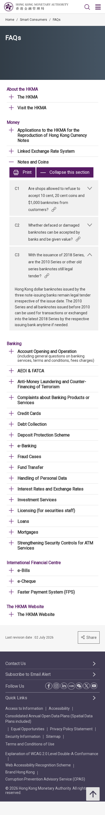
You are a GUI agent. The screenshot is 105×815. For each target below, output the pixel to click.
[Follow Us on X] (86, 686)
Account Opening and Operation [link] (47, 351)
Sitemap (53, 736)
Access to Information (24, 708)
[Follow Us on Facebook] (48, 686)
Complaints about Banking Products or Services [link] (53, 400)
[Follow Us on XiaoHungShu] (71, 686)
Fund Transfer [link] (30, 467)
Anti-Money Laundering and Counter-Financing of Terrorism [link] (52, 384)
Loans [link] (23, 521)
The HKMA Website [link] (36, 614)
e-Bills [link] (24, 570)
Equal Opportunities (27, 729)
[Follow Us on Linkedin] (63, 686)
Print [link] (27, 172)
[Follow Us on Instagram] (56, 686)
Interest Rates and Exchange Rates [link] (50, 489)
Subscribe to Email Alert (28, 674)
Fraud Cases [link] (29, 456)
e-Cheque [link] (27, 581)
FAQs (57, 20)
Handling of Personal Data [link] (42, 478)
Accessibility (59, 708)
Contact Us (15, 663)
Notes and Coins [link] (33, 162)
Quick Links (16, 697)
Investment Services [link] (37, 499)
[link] (87, 7)
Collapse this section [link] (69, 172)
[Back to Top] (93, 794)
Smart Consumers (33, 20)
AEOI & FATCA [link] (31, 370)
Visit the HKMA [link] (32, 107)
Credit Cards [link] (29, 413)
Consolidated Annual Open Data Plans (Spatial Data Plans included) (49, 719)
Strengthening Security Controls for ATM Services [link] (55, 545)
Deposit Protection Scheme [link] (44, 435)
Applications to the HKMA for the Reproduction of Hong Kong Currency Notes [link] (52, 135)
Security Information (22, 736)
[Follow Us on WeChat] (78, 686)
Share (91, 637)
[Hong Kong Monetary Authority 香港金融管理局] (36, 6)
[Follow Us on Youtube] (93, 686)
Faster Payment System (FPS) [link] (46, 592)
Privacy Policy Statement (71, 729)
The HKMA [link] (28, 97)
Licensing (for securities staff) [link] (46, 510)
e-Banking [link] (27, 445)
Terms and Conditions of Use (29, 744)
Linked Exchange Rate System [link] (46, 151)
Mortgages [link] (28, 532)
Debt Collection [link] (32, 424)
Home (9, 20)
